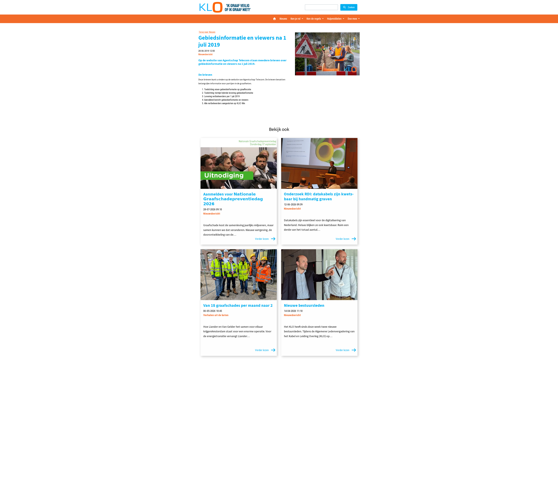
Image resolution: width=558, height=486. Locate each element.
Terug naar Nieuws (207, 32)
